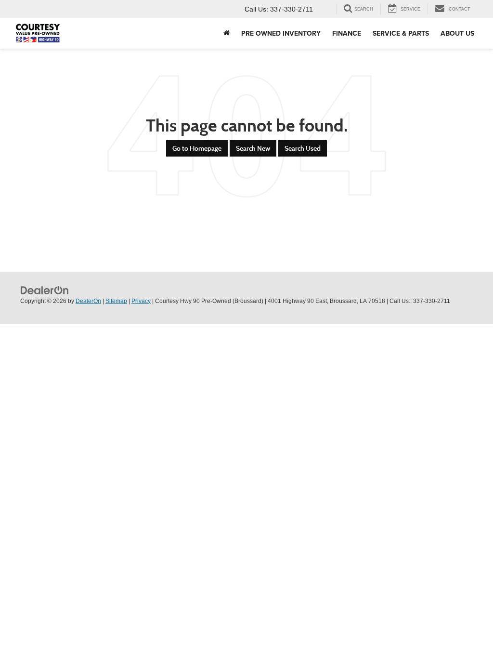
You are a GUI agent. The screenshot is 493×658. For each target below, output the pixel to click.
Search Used (303, 148)
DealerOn (88, 301)
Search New (253, 148)
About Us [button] (457, 33)
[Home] (226, 33)
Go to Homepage (196, 148)
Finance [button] (346, 33)
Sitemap (116, 301)
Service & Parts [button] (401, 33)
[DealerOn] (44, 290)
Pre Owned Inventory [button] (281, 33)
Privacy (141, 301)
